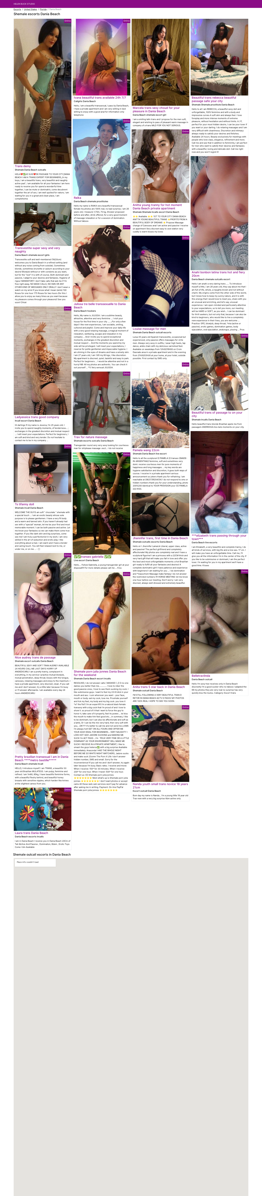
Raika (77, 197)
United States (30, 9)
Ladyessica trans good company (37, 417)
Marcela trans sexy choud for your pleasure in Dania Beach (156, 109)
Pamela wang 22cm (146, 450)
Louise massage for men (149, 328)
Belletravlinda (201, 675)
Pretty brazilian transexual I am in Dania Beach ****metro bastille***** (41, 758)
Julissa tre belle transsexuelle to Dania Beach (100, 305)
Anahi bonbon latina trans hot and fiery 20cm (218, 274)
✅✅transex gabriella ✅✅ (92, 556)
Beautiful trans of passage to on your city (217, 414)
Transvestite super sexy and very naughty (37, 249)
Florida (43, 9)
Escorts (17, 9)
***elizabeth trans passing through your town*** (219, 537)
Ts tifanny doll (24, 504)
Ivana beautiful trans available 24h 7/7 (100, 97)
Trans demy (23, 166)
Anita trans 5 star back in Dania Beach (159, 687)
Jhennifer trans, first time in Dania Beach (160, 538)
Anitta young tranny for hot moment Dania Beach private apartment (157, 206)
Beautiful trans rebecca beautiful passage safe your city (214, 99)
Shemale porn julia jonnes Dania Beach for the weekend (100, 673)
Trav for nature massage (90, 437)
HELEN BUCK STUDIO (24, 4)
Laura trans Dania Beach (31, 833)
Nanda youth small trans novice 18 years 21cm (160, 785)
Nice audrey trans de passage (35, 657)
